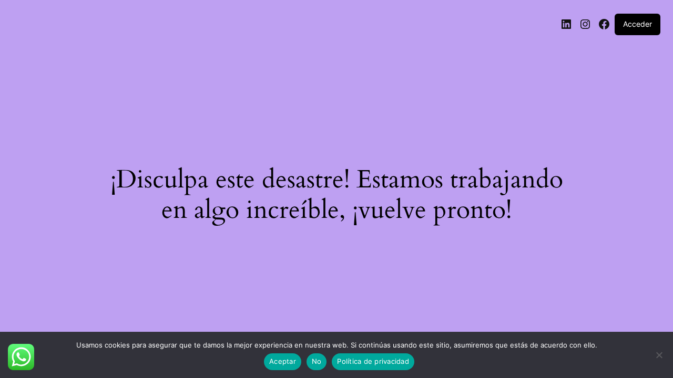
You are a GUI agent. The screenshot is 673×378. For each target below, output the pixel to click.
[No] (658, 358)
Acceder (637, 23)
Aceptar (282, 361)
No (317, 361)
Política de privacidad (373, 361)
